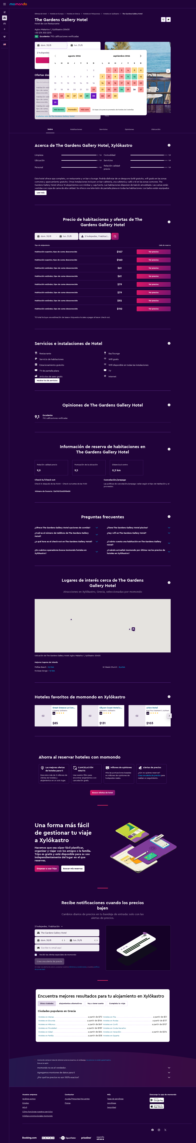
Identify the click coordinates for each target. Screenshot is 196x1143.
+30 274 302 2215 (43, 33)
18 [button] (62, 89)
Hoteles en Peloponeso (91, 14)
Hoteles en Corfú (110, 1024)
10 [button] (55, 83)
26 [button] (68, 96)
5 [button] (68, 77)
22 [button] (87, 89)
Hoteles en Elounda (46, 1021)
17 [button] (55, 89)
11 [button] (61, 83)
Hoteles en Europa (56, 14)
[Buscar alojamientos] (4, 18)
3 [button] (55, 77)
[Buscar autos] (4, 23)
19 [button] (68, 89)
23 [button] (93, 89)
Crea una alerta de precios (149, 775)
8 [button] (87, 77)
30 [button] (93, 96)
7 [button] (80, 77)
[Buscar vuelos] (4, 12)
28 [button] (81, 96)
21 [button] (81, 89)
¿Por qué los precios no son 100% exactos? (58, 1077)
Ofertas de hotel (41, 14)
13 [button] (74, 83)
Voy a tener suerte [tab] (95, 1003)
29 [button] (87, 96)
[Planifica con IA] (4, 29)
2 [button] (93, 70)
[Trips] (4, 36)
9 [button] (93, 77)
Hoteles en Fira (109, 1017)
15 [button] (87, 83)
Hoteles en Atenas (46, 1017)
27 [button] (74, 96)
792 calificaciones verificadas (64, 36)
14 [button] (81, 83)
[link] (102, 792)
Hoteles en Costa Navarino (114, 1028)
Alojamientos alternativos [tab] (70, 1003)
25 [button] (61, 96)
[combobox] (69, 933)
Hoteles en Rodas (110, 1021)
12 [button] (68, 83)
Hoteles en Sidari (45, 1032)
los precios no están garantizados (98, 1060)
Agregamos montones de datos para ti (56, 1073)
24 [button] (55, 96)
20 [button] (74, 89)
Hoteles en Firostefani (47, 1028)
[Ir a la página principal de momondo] (18, 4)
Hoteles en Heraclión (112, 1032)
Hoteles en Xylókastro (111, 14)
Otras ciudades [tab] (46, 1003)
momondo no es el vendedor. (51, 1068)
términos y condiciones (77, 967)
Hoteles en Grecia (73, 14)
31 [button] (55, 102)
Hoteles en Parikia (45, 1036)
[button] (4, 4)
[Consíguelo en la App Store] (157, 1106)
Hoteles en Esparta (111, 1036)
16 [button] (94, 83)
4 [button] (61, 77)
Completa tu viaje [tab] (117, 1003)
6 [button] (74, 77)
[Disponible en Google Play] (157, 1100)
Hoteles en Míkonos (46, 1024)
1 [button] (87, 70)
